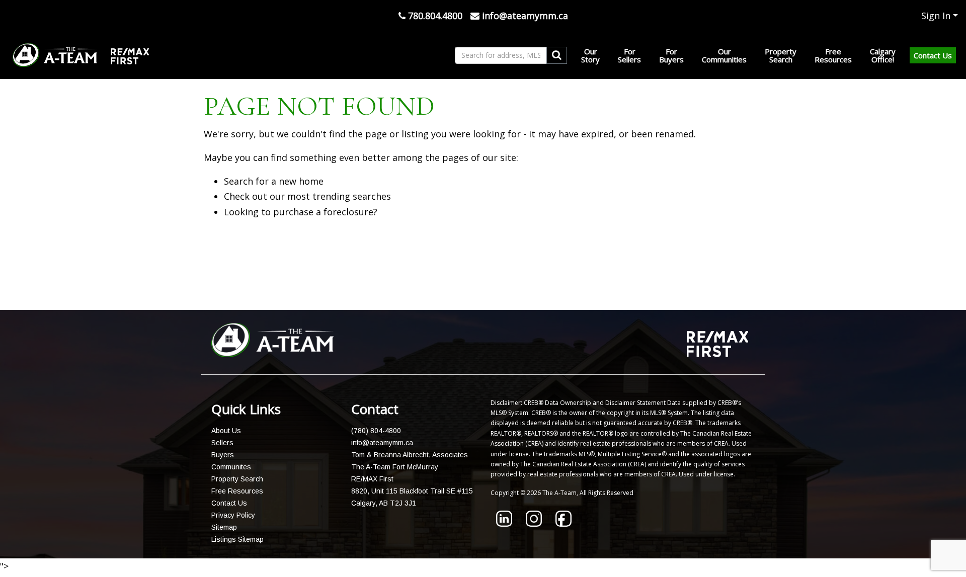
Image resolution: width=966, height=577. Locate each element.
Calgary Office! (883, 55)
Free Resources (237, 491)
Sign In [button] (935, 16)
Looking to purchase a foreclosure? (300, 212)
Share (477, 284)
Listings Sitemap (237, 539)
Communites (231, 467)
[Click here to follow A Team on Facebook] (563, 523)
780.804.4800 (434, 16)
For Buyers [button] (671, 55)
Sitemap (224, 527)
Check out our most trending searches (307, 196)
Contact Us (933, 55)
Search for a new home (274, 181)
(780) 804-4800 (376, 431)
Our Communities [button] (724, 55)
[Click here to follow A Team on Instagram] (533, 523)
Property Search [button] (780, 55)
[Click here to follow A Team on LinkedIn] (504, 523)
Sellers (222, 443)
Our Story (590, 55)
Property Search (237, 479)
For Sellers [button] (629, 55)
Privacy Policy (233, 515)
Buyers (222, 455)
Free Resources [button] (833, 55)
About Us (226, 431)
